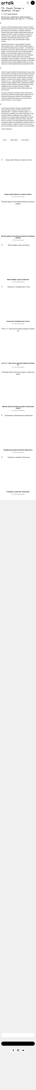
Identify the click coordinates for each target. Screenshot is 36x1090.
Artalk (9, 14)
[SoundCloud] (23, 1050)
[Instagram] (18, 1050)
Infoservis (14, 14)
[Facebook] (13, 1050)
